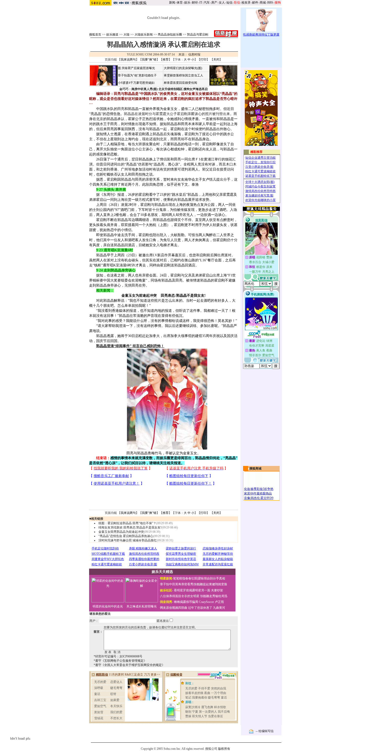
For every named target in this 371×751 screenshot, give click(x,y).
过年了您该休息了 (200, 607)
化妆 (247, 489)
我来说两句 (128, 59)
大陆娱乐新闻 (144, 34)
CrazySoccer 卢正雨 (211, 602)
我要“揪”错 (149, 59)
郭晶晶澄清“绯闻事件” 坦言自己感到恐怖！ (130, 346)
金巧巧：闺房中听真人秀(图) (138, 89)
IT (200, 2)
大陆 (126, 34)
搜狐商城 (255, 468)
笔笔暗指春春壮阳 (185, 578)
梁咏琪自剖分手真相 (211, 578)
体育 (180, 2)
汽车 (207, 2)
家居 (247, 493)
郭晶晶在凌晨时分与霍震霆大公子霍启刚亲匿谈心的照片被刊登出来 (177, 114)
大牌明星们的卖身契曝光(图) (183, 68)
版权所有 (224, 748)
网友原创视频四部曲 (173, 607)
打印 (203, 59)
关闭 (216, 59)
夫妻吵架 (217, 590)
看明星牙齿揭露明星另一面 (191, 590)
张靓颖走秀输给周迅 (213, 596)
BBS (270, 2)
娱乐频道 (112, 34)
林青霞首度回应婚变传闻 (180, 83)
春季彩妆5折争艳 (262, 489)
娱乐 (187, 2)
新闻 (172, 2)
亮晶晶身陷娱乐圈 (170, 34)
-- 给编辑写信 (265, 731)
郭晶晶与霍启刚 (197, 34)
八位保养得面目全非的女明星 (179, 596)
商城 (263, 2)
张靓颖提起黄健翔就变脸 (210, 584)
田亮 (120, 109)
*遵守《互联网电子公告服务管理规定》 (120, 660)
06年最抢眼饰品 (261, 493)
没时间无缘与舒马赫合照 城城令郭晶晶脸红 (127, 540)
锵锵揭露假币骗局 (186, 602)
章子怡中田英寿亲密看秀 (176, 584)
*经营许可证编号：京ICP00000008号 (118, 656)
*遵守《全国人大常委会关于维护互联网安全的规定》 (129, 665)
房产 (214, 2)
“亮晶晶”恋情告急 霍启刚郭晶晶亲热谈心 (125, 536)
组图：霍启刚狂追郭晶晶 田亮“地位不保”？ (127, 523)
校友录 (246, 2)
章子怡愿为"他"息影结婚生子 (137, 75)
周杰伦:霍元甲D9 (262, 498)
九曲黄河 (219, 607)
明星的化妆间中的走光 (108, 606)
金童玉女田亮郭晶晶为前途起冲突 (121, 532)
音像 (247, 498)
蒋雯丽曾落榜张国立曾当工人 (183, 75)
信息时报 (194, 54)
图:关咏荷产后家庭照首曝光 (136, 68)
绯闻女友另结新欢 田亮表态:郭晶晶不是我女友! (130, 527)
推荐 (166, 59)
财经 (195, 2)
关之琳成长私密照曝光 (141, 606)
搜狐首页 (95, 34)
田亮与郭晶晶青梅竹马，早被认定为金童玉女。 (163, 453)
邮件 (255, 2)
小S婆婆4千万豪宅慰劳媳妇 (136, 83)
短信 (229, 2)
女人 (222, 2)
